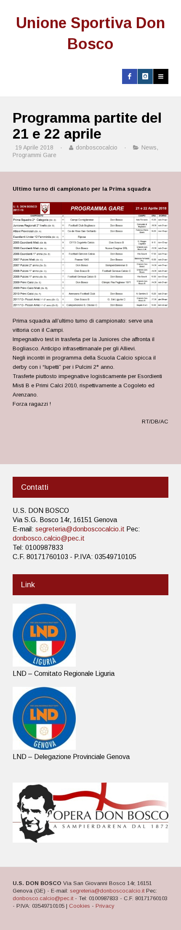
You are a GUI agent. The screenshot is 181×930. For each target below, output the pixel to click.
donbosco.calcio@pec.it (49, 538)
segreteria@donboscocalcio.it (80, 529)
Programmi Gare (34, 155)
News (149, 147)
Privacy (105, 906)
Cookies (79, 906)
